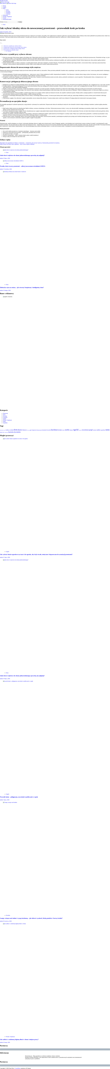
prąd (90, 430)
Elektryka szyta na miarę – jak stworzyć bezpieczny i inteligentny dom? (22, 287)
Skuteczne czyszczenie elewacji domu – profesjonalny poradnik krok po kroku (21, 132)
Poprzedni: (29, 142)
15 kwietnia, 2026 (7, 169)
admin (1, 31)
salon (98, 430)
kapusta (34, 430)
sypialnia (102, 430)
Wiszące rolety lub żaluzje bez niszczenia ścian (14, 136)
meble (67, 430)
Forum (4, 18)
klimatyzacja (39, 430)
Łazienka (8, 14)
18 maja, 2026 (6, 1042)
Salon (7, 10)
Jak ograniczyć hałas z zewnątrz (10, 133)
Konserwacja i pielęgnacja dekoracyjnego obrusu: (14, 48)
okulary (80, 430)
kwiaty (60, 430)
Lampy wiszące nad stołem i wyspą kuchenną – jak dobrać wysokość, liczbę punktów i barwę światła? (31, 918)
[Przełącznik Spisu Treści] (1, 43)
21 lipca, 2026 (6, 557)
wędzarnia (6, 432)
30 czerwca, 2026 (7, 921)
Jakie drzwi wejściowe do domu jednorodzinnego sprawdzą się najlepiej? (22, 155)
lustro (63, 430)
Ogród (4, 7)
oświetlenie (85, 430)
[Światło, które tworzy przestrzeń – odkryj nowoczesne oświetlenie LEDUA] (13, 160)
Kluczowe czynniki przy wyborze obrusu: (13, 45)
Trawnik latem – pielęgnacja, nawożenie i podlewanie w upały (19, 797)
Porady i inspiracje (7, 16)
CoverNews (18, 1068)
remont (95, 430)
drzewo (25, 430)
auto (5, 430)
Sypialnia (8, 12)
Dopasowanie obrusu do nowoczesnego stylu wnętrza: (15, 47)
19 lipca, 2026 (6, 158)
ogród (75, 429)
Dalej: (17, 144)
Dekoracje (5, 15)
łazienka (11, 432)
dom (15, 430)
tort (3, 432)
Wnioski (9, 51)
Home (4, 5)
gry (31, 430)
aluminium (2, 430)
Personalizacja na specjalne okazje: (11, 50)
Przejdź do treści (4, 0)
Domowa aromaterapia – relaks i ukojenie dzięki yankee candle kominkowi (21, 135)
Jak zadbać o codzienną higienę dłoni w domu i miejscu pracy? (19, 1039)
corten (11, 430)
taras (108, 430)
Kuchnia (8, 11)
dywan (28, 430)
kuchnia (54, 430)
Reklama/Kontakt (7, 19)
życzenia (17, 432)
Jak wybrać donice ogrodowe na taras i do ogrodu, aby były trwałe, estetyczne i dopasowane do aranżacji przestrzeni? (36, 554)
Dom (4, 8)
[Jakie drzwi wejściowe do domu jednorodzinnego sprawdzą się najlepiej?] (15, 150)
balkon (8, 430)
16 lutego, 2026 (7, 290)
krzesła (49, 430)
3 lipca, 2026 (6, 799)
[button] (3, 3)
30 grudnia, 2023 (7, 31)
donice (20, 430)
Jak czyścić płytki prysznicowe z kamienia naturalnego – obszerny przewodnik (21, 131)
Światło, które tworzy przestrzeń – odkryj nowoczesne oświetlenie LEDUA (22, 166)
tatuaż (1, 432)
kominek (44, 430)
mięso (71, 430)
